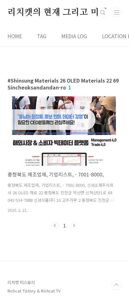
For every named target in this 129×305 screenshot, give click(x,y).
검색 (102, 12)
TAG (41, 36)
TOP (116, 285)
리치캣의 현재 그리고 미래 (57, 12)
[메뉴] (116, 12)
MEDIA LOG (74, 36)
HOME (15, 36)
